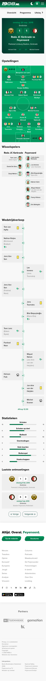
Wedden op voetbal (8, 670)
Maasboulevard (31, 558)
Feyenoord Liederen (31, 666)
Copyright (5, 650)
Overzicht (11, 12)
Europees (6, 565)
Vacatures (34, 538)
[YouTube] (26, 588)
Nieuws (5, 550)
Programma (25, 12)
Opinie (4, 558)
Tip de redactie (11, 538)
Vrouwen (5, 581)
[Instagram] (7, 588)
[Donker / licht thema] (31, 3)
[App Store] (19, 594)
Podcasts (28, 554)
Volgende (29, 514)
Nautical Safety (29, 664)
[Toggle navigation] (42, 4)
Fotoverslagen (31, 565)
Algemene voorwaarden (9, 646)
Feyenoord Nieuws (31, 668)
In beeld (28, 569)
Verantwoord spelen (8, 648)
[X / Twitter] (12, 588)
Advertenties (30, 573)
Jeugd (4, 569)
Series (4, 573)
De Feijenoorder (31, 562)
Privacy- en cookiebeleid (9, 642)
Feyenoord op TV (7, 668)
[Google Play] (7, 594)
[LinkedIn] (21, 588)
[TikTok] (31, 588)
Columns (28, 550)
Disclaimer (5, 644)
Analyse (5, 577)
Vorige (16, 514)
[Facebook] (3, 588)
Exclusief (5, 562)
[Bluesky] (17, 588)
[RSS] (35, 588)
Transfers (5, 554)
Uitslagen (39, 12)
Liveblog (28, 581)
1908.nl (11, 3)
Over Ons (29, 577)
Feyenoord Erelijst (31, 670)
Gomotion (14, 655)
